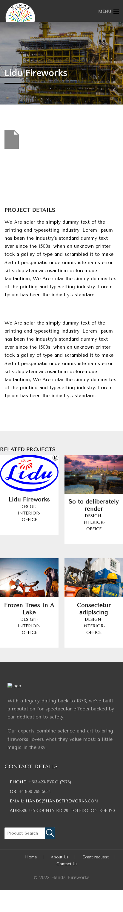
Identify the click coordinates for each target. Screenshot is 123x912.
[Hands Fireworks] (49, 18)
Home (31, 857)
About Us (60, 857)
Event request (95, 857)
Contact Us (67, 864)
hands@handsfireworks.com (62, 801)
